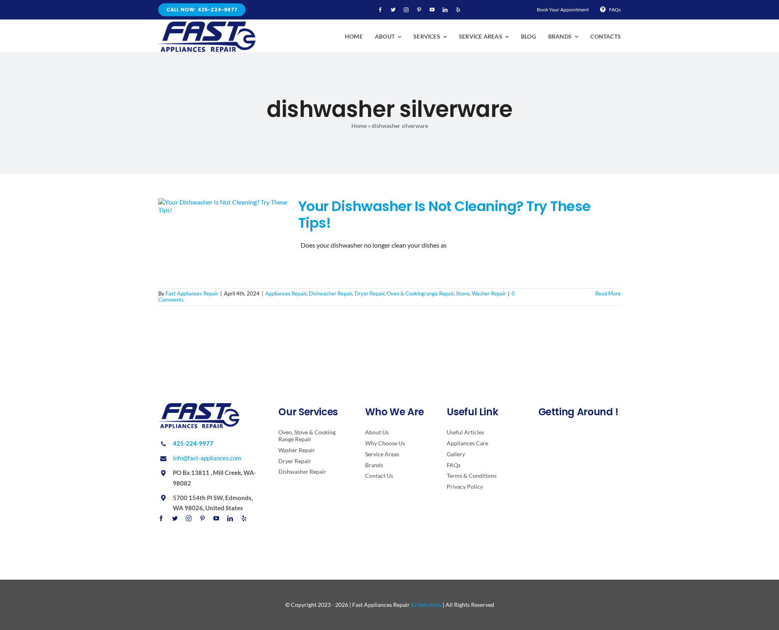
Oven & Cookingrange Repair (420, 293)
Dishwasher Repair (330, 293)
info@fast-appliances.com (207, 458)
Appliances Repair (285, 293)
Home (359, 125)
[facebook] (380, 9)
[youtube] (432, 9)
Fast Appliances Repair (192, 293)
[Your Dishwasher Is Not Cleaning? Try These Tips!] (223, 239)
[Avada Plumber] (207, 24)
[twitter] (393, 9)
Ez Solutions (426, 604)
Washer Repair (489, 293)
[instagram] (406, 9)
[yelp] (458, 9)
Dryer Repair (369, 293)
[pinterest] (419, 9)
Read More (608, 293)
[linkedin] (445, 9)
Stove (462, 293)
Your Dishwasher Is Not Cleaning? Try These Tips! (444, 214)
